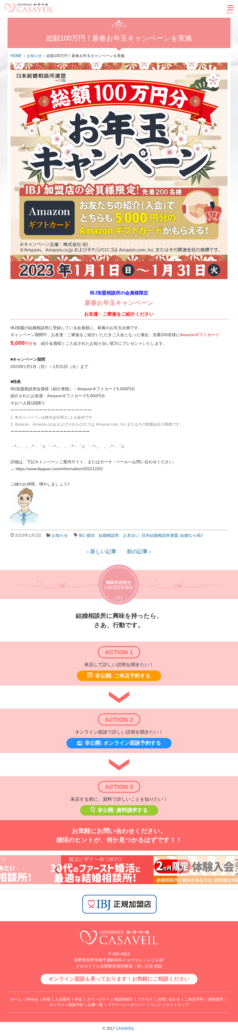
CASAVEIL (125, 1028)
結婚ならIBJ (191, 535)
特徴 (46, 999)
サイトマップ (177, 1005)
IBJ (81, 535)
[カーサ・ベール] (29, 10)
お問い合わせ (168, 999)
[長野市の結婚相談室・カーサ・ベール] (119, 947)
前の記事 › (139, 551)
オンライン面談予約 (66, 1005)
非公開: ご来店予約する (123, 676)
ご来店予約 (194, 999)
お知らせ (34, 56)
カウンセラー (98, 999)
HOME (16, 56)
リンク (155, 1005)
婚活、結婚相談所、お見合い (112, 535)
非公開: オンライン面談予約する (123, 743)
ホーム (15, 999)
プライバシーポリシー (126, 1005)
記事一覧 (95, 1005)
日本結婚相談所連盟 (160, 535)
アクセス (145, 999)
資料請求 (215, 999)
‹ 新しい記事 (101, 551)
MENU (230, 13)
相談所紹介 (123, 999)
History (32, 999)
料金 (78, 999)
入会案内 (62, 999)
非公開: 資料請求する (123, 810)
